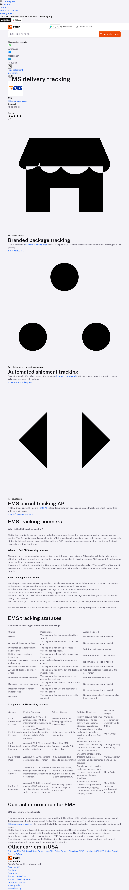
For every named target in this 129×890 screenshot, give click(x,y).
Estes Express (62, 851)
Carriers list (13, 73)
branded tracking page (36, 245)
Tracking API (67, 27)
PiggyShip (74, 851)
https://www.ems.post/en (20, 824)
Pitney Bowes (38, 851)
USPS (97, 851)
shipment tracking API (66, 376)
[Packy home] (14, 27)
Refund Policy (14, 888)
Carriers (82, 27)
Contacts (88, 26)
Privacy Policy (15, 885)
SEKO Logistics (86, 851)
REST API (43, 508)
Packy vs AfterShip (17, 876)
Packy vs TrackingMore (19, 879)
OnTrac (19, 854)
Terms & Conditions (17, 882)
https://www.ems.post (18, 101)
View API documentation (21, 514)
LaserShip (50, 851)
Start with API (16, 251)
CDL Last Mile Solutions (19, 851)
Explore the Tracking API (21, 382)
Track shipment (15, 70)
